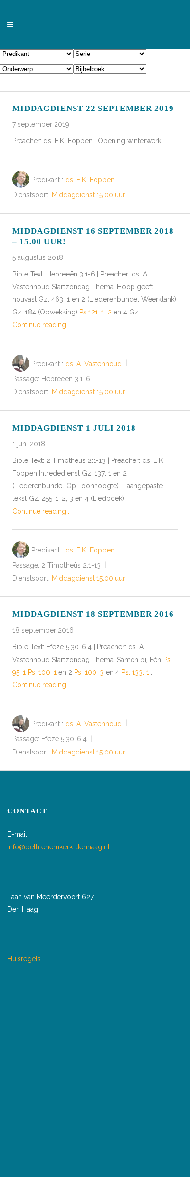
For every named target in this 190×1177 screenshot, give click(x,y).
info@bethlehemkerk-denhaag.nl (58, 847)
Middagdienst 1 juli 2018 (74, 428)
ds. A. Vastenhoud (93, 363)
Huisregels (24, 959)
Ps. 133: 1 (135, 672)
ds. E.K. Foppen (89, 180)
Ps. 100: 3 (89, 672)
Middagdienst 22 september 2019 (93, 108)
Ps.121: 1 (91, 312)
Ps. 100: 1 (42, 672)
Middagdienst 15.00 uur (88, 195)
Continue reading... (41, 325)
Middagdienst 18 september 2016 (93, 614)
